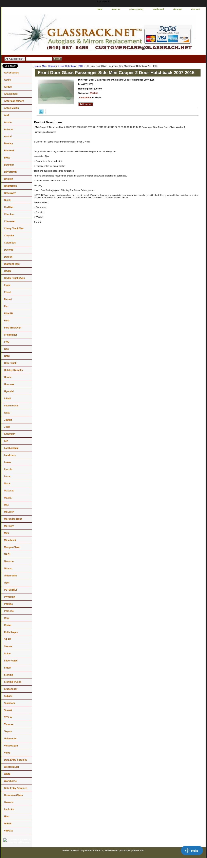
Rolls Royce (11, 632)
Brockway (10, 193)
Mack (7, 483)
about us (116, 9)
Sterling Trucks (12, 681)
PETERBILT (10, 589)
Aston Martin (11, 108)
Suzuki (8, 710)
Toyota (8, 731)
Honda (8, 377)
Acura (7, 79)
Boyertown (10, 171)
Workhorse (10, 781)
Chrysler (9, 235)
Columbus (10, 242)
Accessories (11, 72)
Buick (7, 200)
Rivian (7, 625)
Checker (9, 214)
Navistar (9, 561)
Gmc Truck (10, 363)
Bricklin (8, 179)
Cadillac (8, 207)
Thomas (8, 724)
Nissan (8, 568)
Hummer (9, 384)
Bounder (9, 164)
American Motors (14, 101)
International (11, 405)
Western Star (11, 767)
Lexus (7, 462)
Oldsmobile (10, 575)
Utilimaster (10, 738)
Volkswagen (11, 745)
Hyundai (9, 391)
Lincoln (8, 469)
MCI (6, 504)
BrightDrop (10, 186)
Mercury (9, 526)
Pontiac (8, 604)
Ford (6, 320)
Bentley (8, 143)
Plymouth (9, 596)
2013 (80, 66)
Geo (6, 349)
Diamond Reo (12, 264)
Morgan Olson (12, 547)
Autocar (8, 129)
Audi (6, 115)
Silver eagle (11, 660)
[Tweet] (41, 113)
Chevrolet (9, 221)
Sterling (8, 674)
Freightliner (10, 334)
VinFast (8, 830)
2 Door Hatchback (67, 66)
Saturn (8, 646)
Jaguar (8, 419)
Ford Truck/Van (12, 327)
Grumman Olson (13, 795)
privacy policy (136, 9)
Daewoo (8, 249)
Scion (7, 653)
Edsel (7, 292)
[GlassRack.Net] (51, 33)
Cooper (52, 66)
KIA (6, 441)
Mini (44, 66)
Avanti (8, 136)
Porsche (9, 611)
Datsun (8, 256)
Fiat (6, 306)
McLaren (9, 511)
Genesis (9, 802)
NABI (7, 554)
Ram (7, 618)
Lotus (7, 476)
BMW (7, 157)
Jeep (7, 426)
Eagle (7, 285)
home (99, 9)
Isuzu (7, 412)
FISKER (8, 313)
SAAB (7, 639)
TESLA (8, 717)
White (7, 774)
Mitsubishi (10, 540)
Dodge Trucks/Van (14, 278)
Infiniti (7, 398)
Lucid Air (9, 809)
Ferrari (8, 299)
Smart (7, 667)
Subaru (8, 696)
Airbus (8, 86)
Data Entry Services (15, 759)
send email (158, 9)
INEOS (8, 823)
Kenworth (9, 434)
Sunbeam (9, 703)
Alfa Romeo (11, 93)
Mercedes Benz (13, 519)
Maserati (9, 490)
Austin (8, 122)
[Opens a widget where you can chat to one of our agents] (192, 851)
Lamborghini (11, 448)
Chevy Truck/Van (13, 228)
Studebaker (10, 689)
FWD (7, 341)
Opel (6, 582)
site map (177, 9)
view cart (195, 9)
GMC (7, 356)
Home (37, 66)
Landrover (10, 455)
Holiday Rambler (13, 370)
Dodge (8, 271)
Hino (6, 816)
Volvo (7, 752)
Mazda (8, 497)
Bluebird (9, 150)
